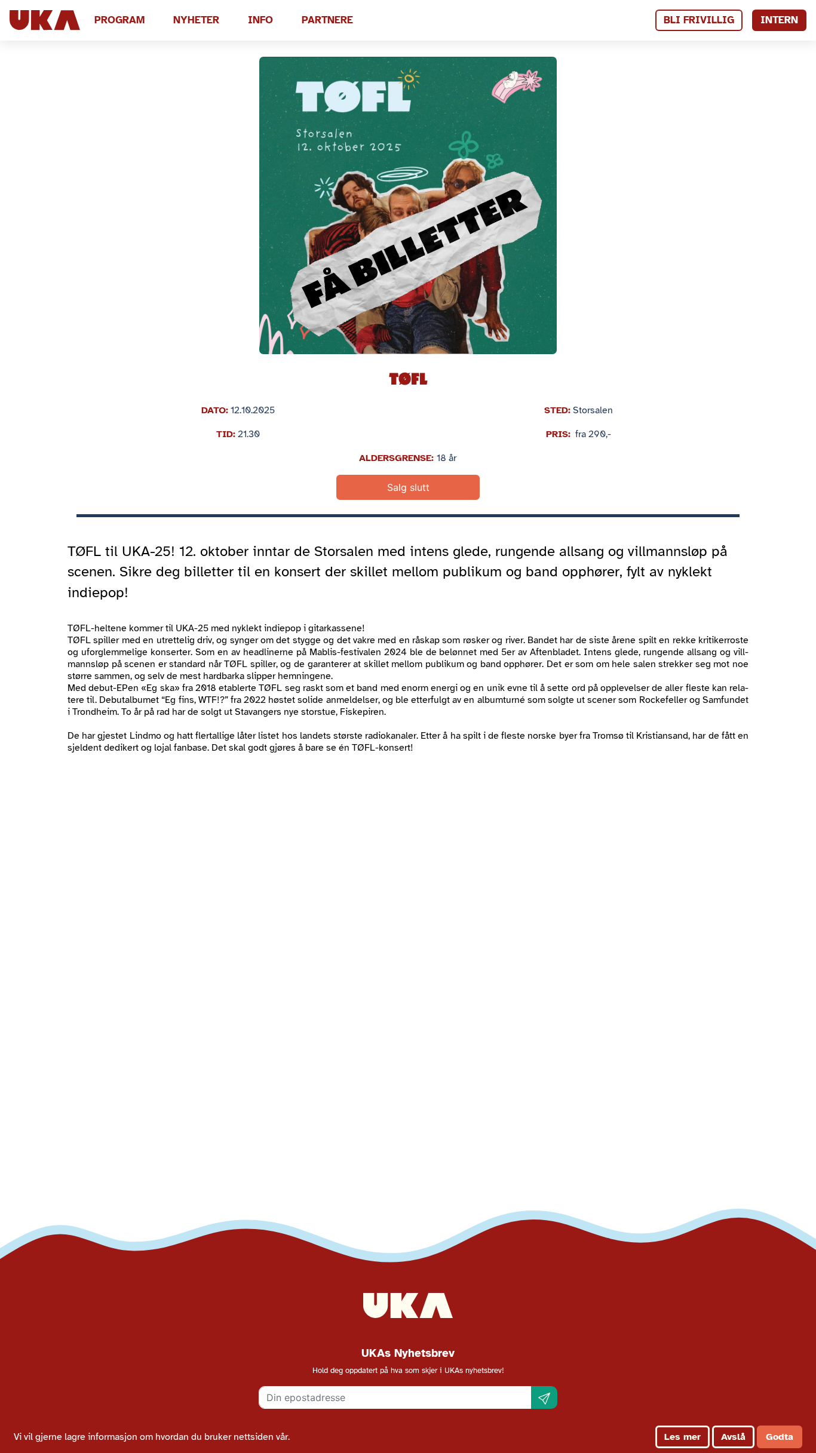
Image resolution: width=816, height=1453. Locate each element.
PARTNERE (327, 20)
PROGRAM (119, 20)
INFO (260, 20)
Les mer (682, 1437)
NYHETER (196, 20)
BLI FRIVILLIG (699, 20)
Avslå (733, 1437)
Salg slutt (408, 487)
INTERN (779, 20)
